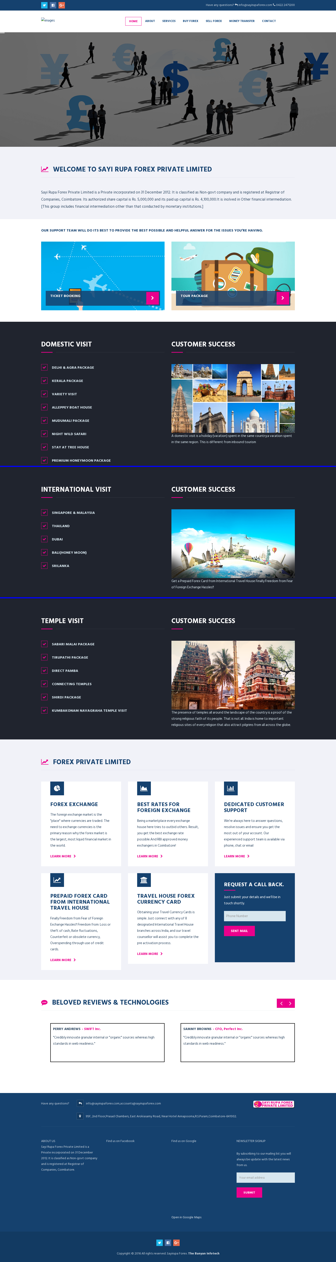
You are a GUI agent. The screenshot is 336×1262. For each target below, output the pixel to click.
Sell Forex (214, 21)
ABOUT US (48, 1141)
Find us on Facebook (120, 1141)
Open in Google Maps (186, 1217)
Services (169, 21)
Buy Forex (190, 21)
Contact (269, 21)
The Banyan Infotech (203, 1253)
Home (133, 21)
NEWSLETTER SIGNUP (251, 1141)
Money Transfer (242, 21)
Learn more (60, 856)
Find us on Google (183, 1141)
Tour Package (194, 295)
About (150, 21)
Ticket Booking (65, 295)
